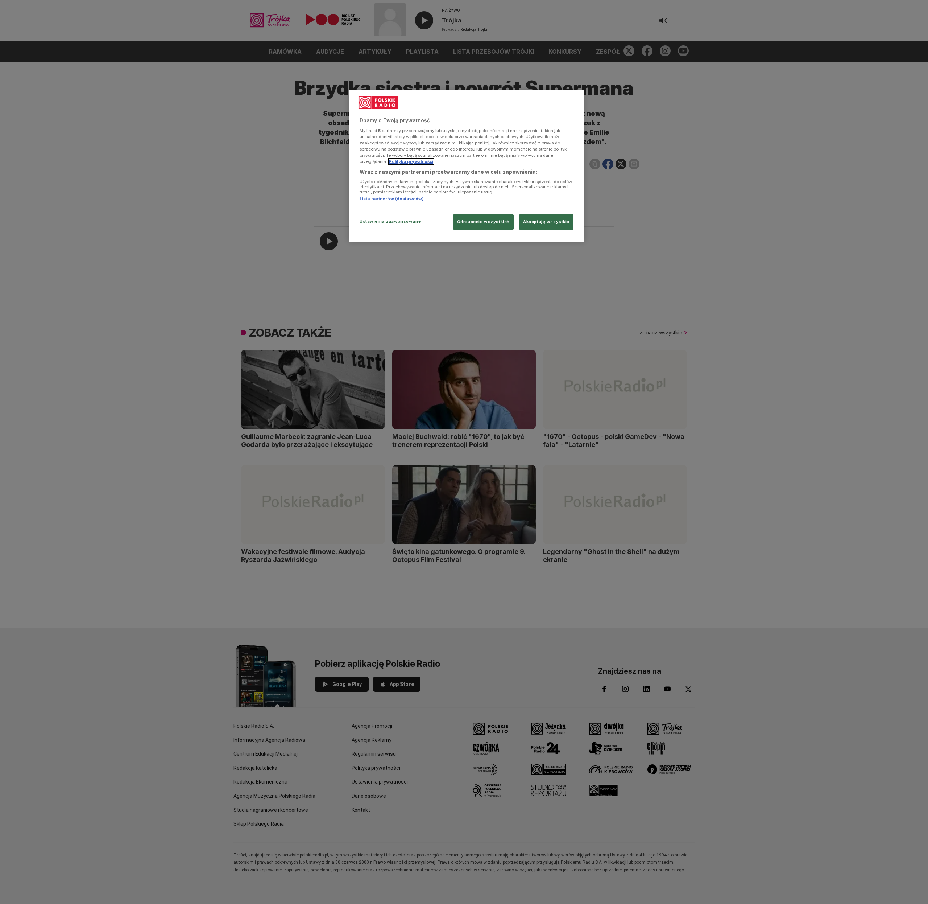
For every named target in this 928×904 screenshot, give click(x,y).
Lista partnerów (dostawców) (392, 198)
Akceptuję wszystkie (546, 221)
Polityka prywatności (411, 161)
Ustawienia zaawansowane (390, 221)
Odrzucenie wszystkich (483, 221)
